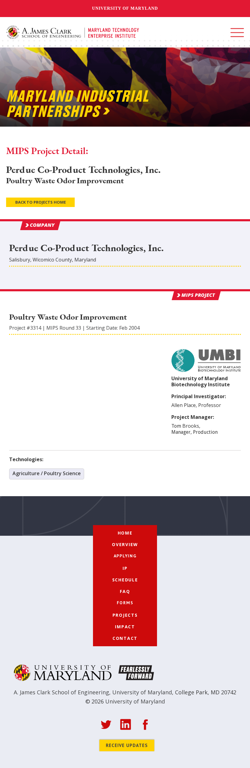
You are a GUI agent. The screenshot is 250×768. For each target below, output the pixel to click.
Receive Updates (127, 745)
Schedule (125, 580)
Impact (125, 626)
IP (125, 568)
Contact (125, 638)
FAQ (125, 591)
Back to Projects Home (40, 202)
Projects (125, 615)
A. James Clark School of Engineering (61, 692)
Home (125, 533)
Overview (125, 544)
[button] (237, 32)
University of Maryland (125, 8)
